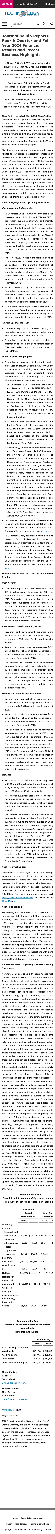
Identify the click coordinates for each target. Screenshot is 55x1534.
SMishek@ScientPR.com (14, 1383)
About (15, 1518)
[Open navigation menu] (4, 23)
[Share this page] (51, 23)
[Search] (38, 24)
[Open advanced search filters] (44, 24)
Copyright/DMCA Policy (14, 1529)
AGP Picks (7, 4)
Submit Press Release (17, 1524)
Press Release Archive (32, 1518)
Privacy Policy (35, 1529)
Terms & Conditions (39, 1524)
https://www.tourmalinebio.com (17, 897)
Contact (49, 1529)
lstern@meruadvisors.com (15, 1399)
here (48, 531)
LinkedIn (6, 901)
